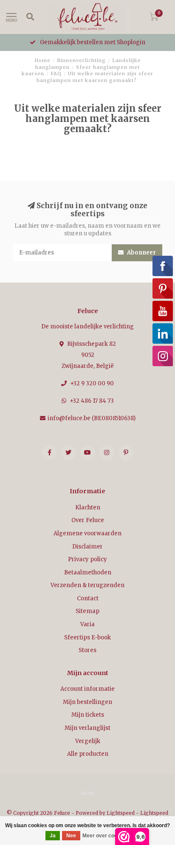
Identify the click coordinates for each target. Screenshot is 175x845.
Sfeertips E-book (87, 637)
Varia (87, 624)
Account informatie (87, 688)
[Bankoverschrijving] (87, 792)
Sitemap (87, 611)
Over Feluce (87, 520)
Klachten (87, 507)
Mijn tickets (87, 714)
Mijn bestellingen (87, 702)
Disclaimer (87, 546)
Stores (87, 650)
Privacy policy (87, 559)
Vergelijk (87, 741)
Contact (88, 598)
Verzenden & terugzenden (87, 585)
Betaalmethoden (87, 572)
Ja (53, 836)
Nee (71, 836)
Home (42, 60)
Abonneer (141, 252)
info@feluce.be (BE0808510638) (91, 418)
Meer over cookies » (107, 836)
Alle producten (87, 753)
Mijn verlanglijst (87, 728)
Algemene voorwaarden (87, 533)
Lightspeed (121, 813)
